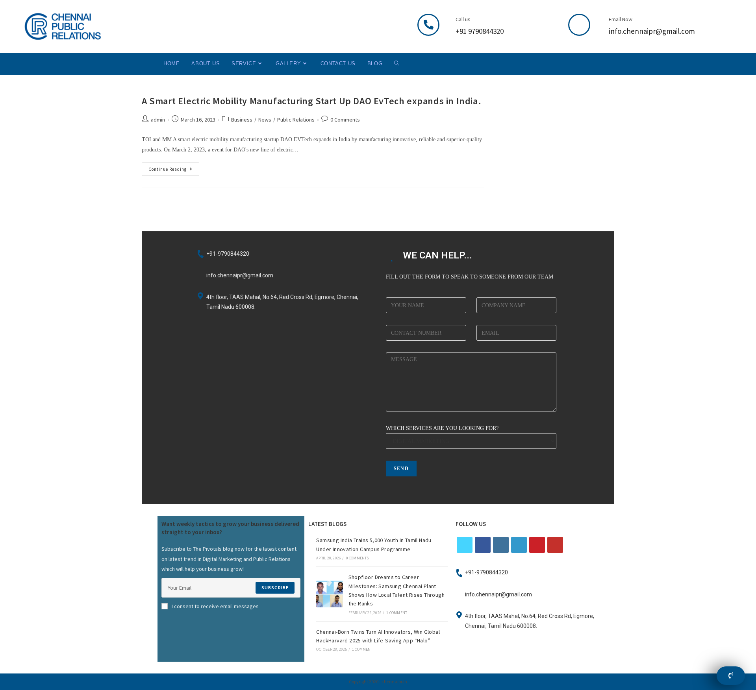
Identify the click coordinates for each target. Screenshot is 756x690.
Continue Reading (173, 167)
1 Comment (396, 612)
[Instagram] (501, 545)
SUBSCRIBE (275, 587)
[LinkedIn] (519, 545)
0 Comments (345, 119)
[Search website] (396, 64)
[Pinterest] (537, 545)
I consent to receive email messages (215, 606)
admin (158, 119)
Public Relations (296, 119)
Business (241, 119)
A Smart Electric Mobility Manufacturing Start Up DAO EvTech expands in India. (311, 101)
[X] (464, 545)
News (264, 119)
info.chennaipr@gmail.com (652, 31)
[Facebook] (483, 545)
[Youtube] (555, 545)
